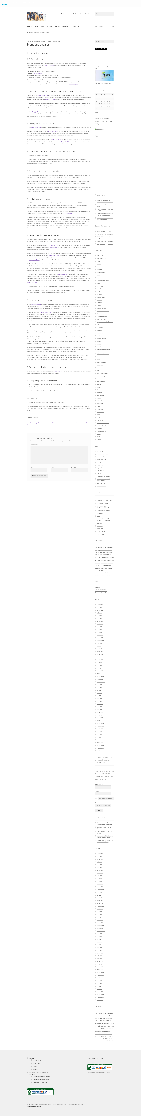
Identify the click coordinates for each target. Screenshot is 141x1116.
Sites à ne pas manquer (103, 423)
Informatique (100, 367)
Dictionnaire (100, 513)
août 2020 (99, 613)
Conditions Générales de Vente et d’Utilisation (79, 14)
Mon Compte (37, 1060)
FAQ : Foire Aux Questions (40, 1082)
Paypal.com (100, 528)
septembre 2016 (101, 682)
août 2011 (99, 731)
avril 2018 (99, 649)
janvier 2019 (100, 637)
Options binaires (101, 401)
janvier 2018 (100, 654)
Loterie (98, 379)
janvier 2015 (100, 704)
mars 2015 (99, 701)
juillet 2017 (99, 662)
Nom (32, 467)
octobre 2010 (100, 751)
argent (99, 547)
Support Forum (101, 470)
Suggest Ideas (100, 468)
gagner (110, 557)
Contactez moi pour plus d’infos (103, 83)
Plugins (99, 462)
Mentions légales (73, 84)
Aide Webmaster (101, 272)
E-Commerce (100, 327)
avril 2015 (99, 698)
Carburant (99, 300)
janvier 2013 (100, 712)
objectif (105, 563)
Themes (99, 473)
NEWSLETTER (66, 26)
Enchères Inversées (101, 338)
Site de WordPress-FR (100, 592)
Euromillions (100, 347)
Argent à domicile (101, 278)
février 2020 (100, 621)
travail (110, 573)
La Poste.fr (99, 526)
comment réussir (109, 552)
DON (98, 324)
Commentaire (35, 444)
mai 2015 (99, 695)
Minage (99, 387)
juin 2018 (99, 646)
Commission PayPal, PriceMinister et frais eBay (103, 506)
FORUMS (57, 26)
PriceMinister (100, 465)
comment (102, 552)
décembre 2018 (100, 640)
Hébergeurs (100, 365)
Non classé (36, 32)
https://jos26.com (49, 65)
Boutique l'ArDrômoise (102, 454)
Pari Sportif (100, 403)
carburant (104, 550)
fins (103, 557)
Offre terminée (100, 395)
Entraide (99, 344)
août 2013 (99, 706)
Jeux (98, 370)
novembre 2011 (100, 726)
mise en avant (97, 563)
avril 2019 (99, 632)
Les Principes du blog (102, 373)
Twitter (99, 436)
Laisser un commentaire (54, 41)
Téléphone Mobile (101, 431)
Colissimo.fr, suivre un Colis (104, 503)
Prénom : (97, 791)
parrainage (110, 563)
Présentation (100, 412)
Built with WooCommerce (34, 1106)
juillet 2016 (99, 687)
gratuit (97, 560)
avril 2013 (99, 709)
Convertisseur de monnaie (103, 510)
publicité (97, 568)
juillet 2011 (99, 734)
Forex (98, 359)
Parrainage (110, 241)
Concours (99, 313)
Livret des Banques (101, 376)
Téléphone (99, 428)
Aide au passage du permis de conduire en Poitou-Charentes (41, 424)
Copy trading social (102, 319)
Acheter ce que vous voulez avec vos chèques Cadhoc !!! (105, 218)
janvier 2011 (100, 742)
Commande (36, 1063)
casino (96, 552)
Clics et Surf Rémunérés (103, 311)
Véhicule (99, 439)
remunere (103, 568)
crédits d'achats (103, 554)
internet (105, 560)
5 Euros (99, 261)
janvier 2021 (100, 610)
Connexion (97, 587)
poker (106, 565)
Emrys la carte (100, 333)
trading (107, 573)
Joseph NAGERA (37, 73)
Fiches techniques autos (103, 354)
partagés (102, 565)
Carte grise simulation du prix (104, 500)
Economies (99, 330)
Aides (98, 275)
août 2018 (99, 643)
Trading (99, 434)
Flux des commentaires (101, 591)
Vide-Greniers (100, 534)
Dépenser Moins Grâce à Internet (105, 322)
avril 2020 (99, 618)
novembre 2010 (100, 748)
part (96, 565)
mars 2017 (99, 668)
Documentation (101, 457)
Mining (98, 390)
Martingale (99, 384)
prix (110, 565)
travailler (97, 575)
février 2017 (100, 671)
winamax (103, 575)
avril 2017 (99, 665)
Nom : (96, 798)
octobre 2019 (100, 624)
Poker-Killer (100, 409)
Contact (49, 26)
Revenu (99, 414)
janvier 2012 (100, 720)
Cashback (99, 302)
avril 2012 (99, 715)
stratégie (103, 573)
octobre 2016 (100, 679)
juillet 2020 (99, 615)
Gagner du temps (101, 362)
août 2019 (99, 626)
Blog (36, 26)
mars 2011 (99, 740)
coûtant (97, 554)
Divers (75, 26)
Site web (73, 467)
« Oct (96, 112)
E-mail (53, 467)
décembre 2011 (100, 723)
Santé (98, 417)
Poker (98, 406)
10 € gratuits (100, 255)
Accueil (42, 26)
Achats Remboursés (102, 267)
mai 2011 (99, 737)
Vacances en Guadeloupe (103, 476)
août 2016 (99, 684)
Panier (35, 1066)
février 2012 (100, 717)
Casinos (99, 305)
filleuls (100, 557)
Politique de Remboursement (41, 1076)
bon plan (99, 550)
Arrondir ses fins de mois (103, 280)
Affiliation (99, 269)
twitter (100, 575)
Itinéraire (99, 523)
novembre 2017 (100, 657)
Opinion (99, 398)
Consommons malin (102, 316)
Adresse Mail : (99, 784)
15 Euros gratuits (101, 258)
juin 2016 (99, 690)
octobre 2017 (100, 660)
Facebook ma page (101, 459)
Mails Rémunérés (101, 381)
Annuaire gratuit (101, 451)
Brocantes (99, 498)
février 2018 (100, 651)
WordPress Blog (101, 483)
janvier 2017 (100, 673)
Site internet (100, 420)
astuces (110, 547)
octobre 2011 (100, 729)
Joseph (44, 41)
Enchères (99, 335)
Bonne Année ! (100, 286)
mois (102, 563)
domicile (108, 554)
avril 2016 (99, 693)
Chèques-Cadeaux (101, 308)
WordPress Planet (101, 486)
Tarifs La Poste (101, 531)
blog (96, 550)
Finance (99, 356)
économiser (109, 575)
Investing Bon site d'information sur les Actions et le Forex (105, 519)
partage (98, 565)
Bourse (98, 291)
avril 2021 (99, 607)
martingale (111, 560)
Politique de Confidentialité (41, 1079)
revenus (109, 568)
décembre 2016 (100, 676)
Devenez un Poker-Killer (82, 423)
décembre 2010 (100, 745)
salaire (101, 571)
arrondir (105, 547)
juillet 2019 (99, 629)
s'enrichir (97, 570)
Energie (99, 341)
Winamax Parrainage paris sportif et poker (103, 479)
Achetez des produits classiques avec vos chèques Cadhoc (105, 214)
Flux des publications (100, 589)
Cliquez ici (4, 4)
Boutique (63, 14)
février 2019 (100, 635)
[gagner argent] (104, 129)
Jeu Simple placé (107, 231)
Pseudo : (97, 803)
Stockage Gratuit (101, 425)
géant (102, 560)
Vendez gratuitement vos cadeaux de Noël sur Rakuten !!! (105, 201)
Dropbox (97, 557)
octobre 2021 (100, 604)
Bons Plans (99, 289)
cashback (109, 550)
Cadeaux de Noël (101, 297)
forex (105, 557)
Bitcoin (99, 283)
